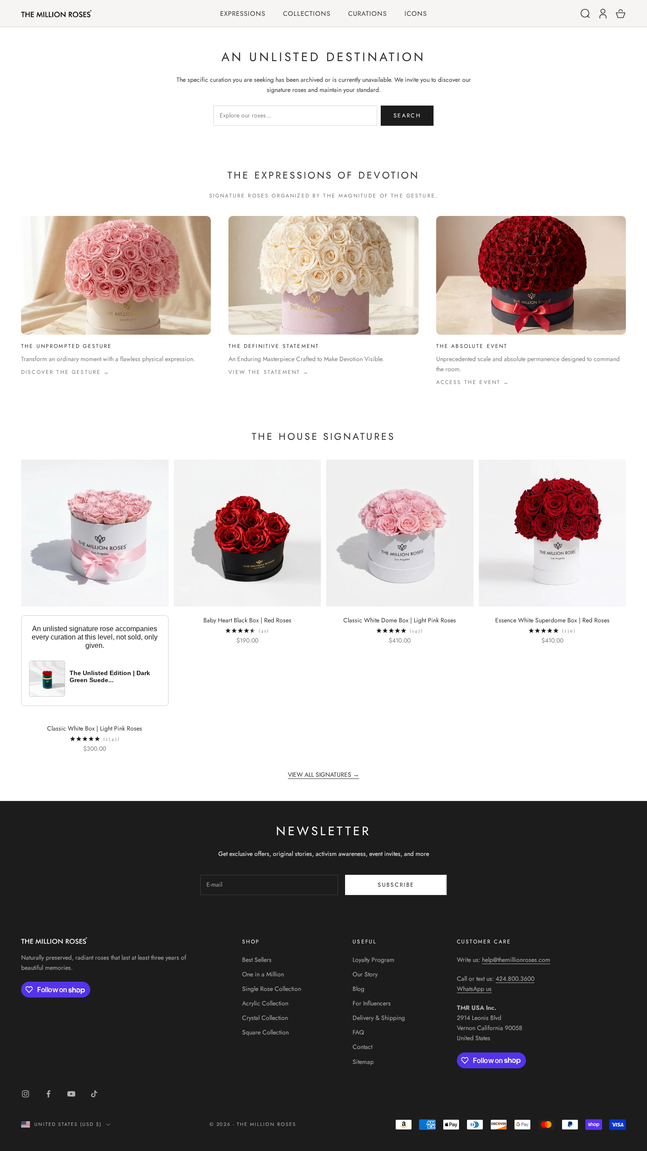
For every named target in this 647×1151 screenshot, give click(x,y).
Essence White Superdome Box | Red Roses (552, 620)
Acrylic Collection (265, 1003)
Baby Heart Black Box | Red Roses (247, 620)
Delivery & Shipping (379, 1017)
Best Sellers (257, 959)
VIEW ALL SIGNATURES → (323, 774)
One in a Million (263, 974)
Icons (415, 13)
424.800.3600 (515, 978)
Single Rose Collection (271, 988)
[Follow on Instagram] (25, 1093)
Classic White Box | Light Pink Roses (94, 728)
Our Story (365, 974)
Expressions (242, 13)
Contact (362, 1046)
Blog (358, 988)
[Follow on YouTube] (71, 1093)
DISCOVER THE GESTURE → (65, 372)
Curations (367, 13)
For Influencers (372, 1003)
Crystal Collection (265, 1017)
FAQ (358, 1032)
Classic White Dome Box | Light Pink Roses (399, 620)
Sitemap (363, 1061)
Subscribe (396, 885)
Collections (307, 13)
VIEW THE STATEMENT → (268, 372)
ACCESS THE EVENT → (473, 382)
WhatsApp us (474, 988)
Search (407, 115)
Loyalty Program (373, 959)
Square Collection (265, 1032)
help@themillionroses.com (516, 959)
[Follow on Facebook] (48, 1093)
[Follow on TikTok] (94, 1093)
